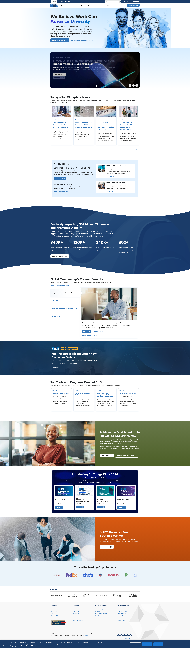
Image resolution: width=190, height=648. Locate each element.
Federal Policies (77, 611)
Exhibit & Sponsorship (101, 613)
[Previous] (130, 85)
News (54, 119)
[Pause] (133, 85)
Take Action (76, 618)
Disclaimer (85, 635)
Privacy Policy (35, 646)
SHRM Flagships (122, 613)
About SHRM (54, 609)
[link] (61, 111)
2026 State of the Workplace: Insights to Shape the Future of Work (105, 394)
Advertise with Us (99, 611)
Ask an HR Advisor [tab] (57, 301)
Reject (147, 644)
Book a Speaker (99, 618)
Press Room (54, 613)
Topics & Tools (121, 615)
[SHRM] (54, 5)
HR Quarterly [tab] (56, 316)
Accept (158, 644)
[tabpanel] (109, 313)
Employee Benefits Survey (127, 393)
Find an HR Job (122, 618)
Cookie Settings (135, 644)
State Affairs (76, 613)
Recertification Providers (101, 615)
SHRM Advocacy (77, 609)
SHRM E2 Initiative (78, 620)
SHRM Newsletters (122, 611)
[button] (133, 5)
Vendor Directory (122, 620)
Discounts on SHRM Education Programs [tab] (64, 308)
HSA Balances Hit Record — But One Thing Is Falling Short (61, 125)
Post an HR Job (55, 618)
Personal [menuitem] (54, 1)
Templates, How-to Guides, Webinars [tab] (63, 293)
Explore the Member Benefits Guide (59, 285)
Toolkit (77, 390)
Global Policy (76, 615)
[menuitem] (127, 1)
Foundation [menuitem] (67, 1)
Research (55, 390)
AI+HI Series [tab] (95, 86)
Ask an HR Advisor (122, 609)
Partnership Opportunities (102, 609)
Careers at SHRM (55, 611)
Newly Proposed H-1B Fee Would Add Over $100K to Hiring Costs (83, 125)
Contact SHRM (54, 615)
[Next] (136, 85)
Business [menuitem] (60, 1)
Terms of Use (24, 646)
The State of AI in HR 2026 (60, 393)
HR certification (126, 441)
